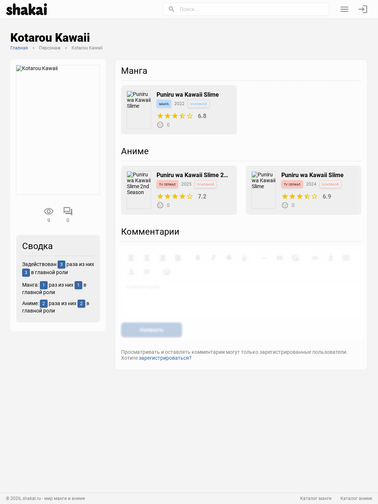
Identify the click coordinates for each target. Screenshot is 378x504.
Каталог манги (315, 498)
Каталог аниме (356, 498)
